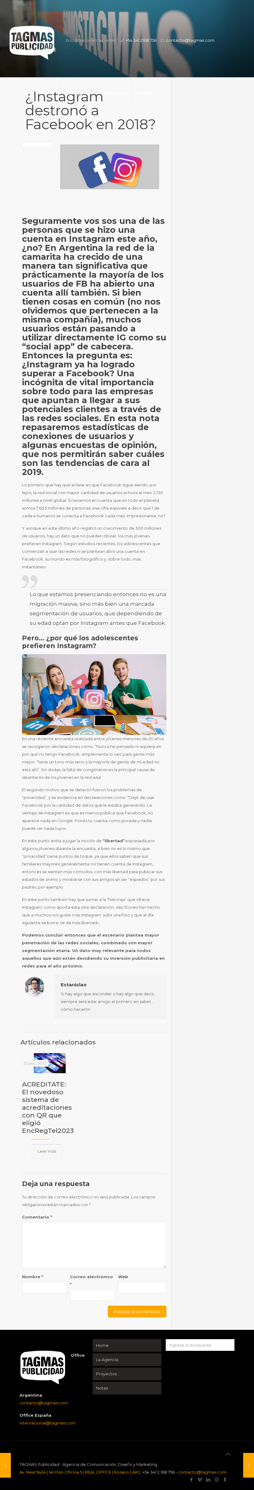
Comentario (37, 1217)
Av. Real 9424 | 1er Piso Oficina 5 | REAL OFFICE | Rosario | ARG (80, 1472)
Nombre (32, 1276)
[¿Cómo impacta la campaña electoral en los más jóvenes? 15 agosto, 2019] (248, 1465)
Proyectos (106, 1373)
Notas (102, 1387)
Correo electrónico (91, 1280)
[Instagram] (216, 1480)
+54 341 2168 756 (141, 40)
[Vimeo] (200, 1480)
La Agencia (107, 1359)
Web (123, 1276)
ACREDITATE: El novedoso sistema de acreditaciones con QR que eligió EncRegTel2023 (48, 1107)
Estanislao (74, 985)
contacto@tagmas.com (190, 40)
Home (102, 1345)
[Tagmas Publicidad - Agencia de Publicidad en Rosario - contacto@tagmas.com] (32, 49)
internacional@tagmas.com (48, 1422)
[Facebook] (191, 1480)
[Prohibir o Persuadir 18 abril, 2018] (5, 1465)
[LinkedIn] (208, 1480)
